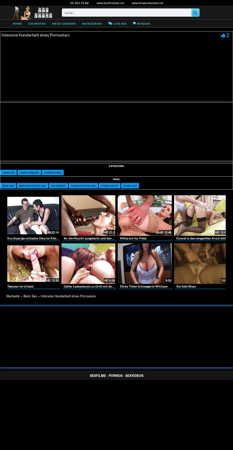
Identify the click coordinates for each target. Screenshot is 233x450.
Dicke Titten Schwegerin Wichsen (144, 286)
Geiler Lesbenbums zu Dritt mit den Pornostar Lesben (101, 286)
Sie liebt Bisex (186, 286)
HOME (17, 23)
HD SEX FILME (79, 2)
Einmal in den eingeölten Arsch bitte (201, 238)
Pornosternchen (83, 186)
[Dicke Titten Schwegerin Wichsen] (145, 263)
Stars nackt (109, 186)
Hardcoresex (29, 172)
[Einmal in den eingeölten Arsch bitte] (201, 215)
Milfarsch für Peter (133, 238)
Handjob (9, 172)
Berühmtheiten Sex (32, 186)
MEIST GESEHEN (64, 23)
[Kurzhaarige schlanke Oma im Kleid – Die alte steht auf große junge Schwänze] (32, 215)
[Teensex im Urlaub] (32, 263)
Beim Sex (8, 186)
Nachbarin (58, 186)
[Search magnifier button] (195, 12)
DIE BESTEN (37, 23)
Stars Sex (130, 186)
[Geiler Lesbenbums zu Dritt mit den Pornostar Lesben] (88, 263)
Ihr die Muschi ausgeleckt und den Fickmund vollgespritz (104, 238)
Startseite (13, 296)
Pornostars (52, 172)
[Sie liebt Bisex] (201, 263)
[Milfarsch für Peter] (145, 215)
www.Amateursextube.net (147, 2)
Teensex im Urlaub (20, 286)
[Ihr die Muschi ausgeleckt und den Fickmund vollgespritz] (88, 215)
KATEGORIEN (92, 23)
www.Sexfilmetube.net (110, 2)
